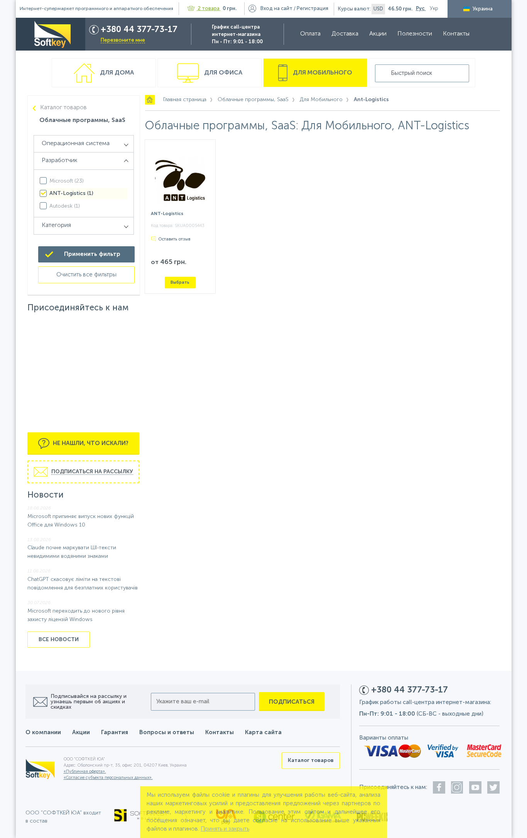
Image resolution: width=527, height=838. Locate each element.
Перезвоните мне (123, 40)
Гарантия (114, 732)
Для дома (116, 73)
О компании (43, 732)
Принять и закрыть (225, 829)
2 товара (209, 8)
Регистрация (312, 8)
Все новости (59, 639)
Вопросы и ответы (166, 732)
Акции (378, 34)
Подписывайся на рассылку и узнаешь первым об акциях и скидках (89, 702)
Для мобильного (321, 73)
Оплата (310, 34)
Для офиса (222, 73)
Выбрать (180, 282)
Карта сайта (263, 732)
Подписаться (291, 702)
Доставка (344, 34)
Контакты (456, 34)
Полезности (414, 34)
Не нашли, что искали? (89, 443)
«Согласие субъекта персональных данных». (108, 778)
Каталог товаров (63, 108)
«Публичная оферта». (85, 772)
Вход (276, 8)
